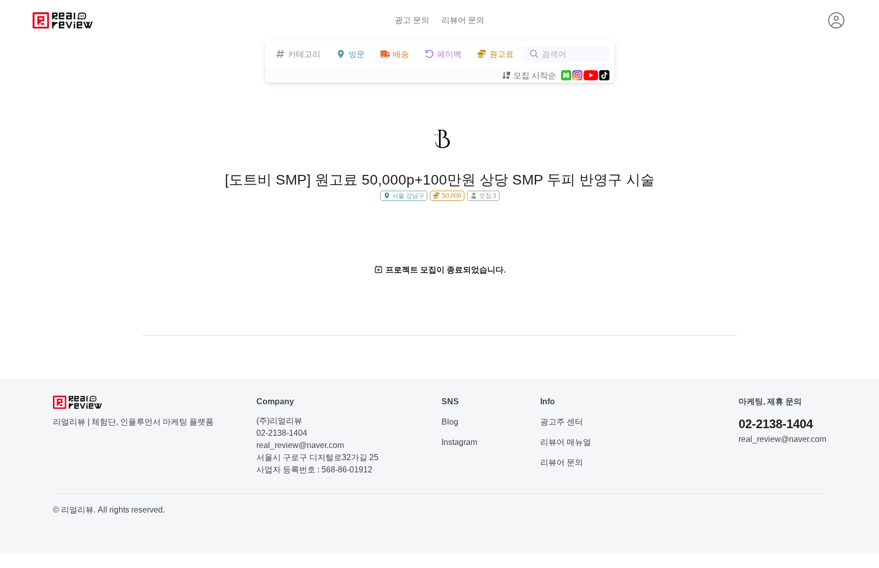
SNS (450, 401)
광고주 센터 (561, 421)
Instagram (459, 442)
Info (547, 401)
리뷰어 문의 (463, 20)
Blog (450, 421)
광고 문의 (412, 20)
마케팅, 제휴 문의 (770, 401)
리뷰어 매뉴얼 (565, 442)
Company (275, 401)
